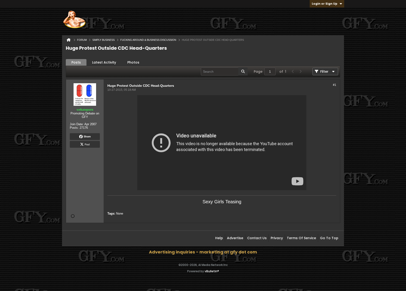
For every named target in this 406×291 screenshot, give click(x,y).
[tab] (76, 62)
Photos (133, 62)
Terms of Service (301, 238)
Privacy (277, 238)
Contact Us (257, 238)
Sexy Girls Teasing (222, 201)
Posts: (74, 127)
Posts (76, 62)
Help (219, 238)
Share (87, 136)
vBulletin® (212, 271)
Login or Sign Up (324, 4)
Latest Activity (104, 62)
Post (87, 144)
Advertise (235, 238)
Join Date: (77, 124)
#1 (334, 85)
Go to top (329, 238)
